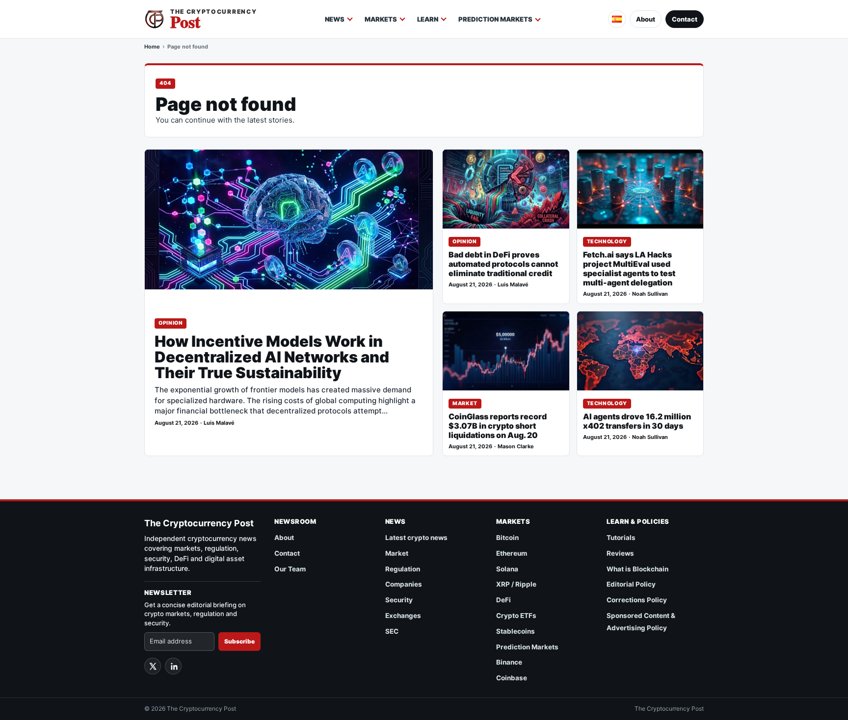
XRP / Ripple (516, 584)
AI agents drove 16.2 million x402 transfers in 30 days (637, 421)
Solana (507, 569)
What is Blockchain (637, 569)
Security (399, 600)
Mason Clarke (516, 446)
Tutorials (621, 537)
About (645, 19)
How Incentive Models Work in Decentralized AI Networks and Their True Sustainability (272, 357)
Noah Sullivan (650, 294)
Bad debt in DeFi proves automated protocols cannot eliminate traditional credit (503, 264)
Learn (427, 19)
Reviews (620, 553)
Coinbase (511, 678)
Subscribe (239, 641)
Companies (403, 584)
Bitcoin (507, 537)
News (334, 19)
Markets (381, 19)
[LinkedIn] (173, 666)
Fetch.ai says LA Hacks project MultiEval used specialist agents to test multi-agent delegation (629, 268)
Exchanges (403, 615)
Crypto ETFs (516, 615)
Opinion (171, 323)
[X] (152, 666)
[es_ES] (617, 19)
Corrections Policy (637, 600)
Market (464, 403)
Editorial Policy (631, 584)
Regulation (402, 569)
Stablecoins (515, 631)
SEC (391, 631)
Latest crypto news (416, 537)
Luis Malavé (219, 423)
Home (152, 47)
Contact (684, 19)
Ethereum (511, 553)
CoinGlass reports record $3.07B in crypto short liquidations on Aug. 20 (498, 426)
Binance (509, 662)
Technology (607, 241)
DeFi (503, 600)
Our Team (290, 569)
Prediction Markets (495, 19)
